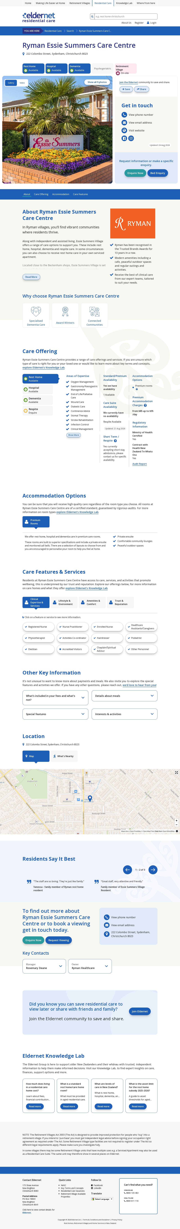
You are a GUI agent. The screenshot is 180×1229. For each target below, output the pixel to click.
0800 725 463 (132, 1193)
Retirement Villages (79, 3)
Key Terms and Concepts (72, 1188)
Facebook (98, 1185)
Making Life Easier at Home (50, 3)
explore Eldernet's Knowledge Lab (43, 367)
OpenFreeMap (135, 831)
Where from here (146, 3)
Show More (73, 435)
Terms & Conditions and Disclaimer (96, 1220)
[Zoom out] (177, 825)
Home (28, 3)
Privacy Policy (117, 1220)
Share (142, 89)
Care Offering (41, 194)
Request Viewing (58, 940)
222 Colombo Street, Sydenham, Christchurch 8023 (57, 53)
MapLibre (125, 831)
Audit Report (139, 463)
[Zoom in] (177, 821)
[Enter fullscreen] (177, 773)
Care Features (80, 194)
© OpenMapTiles (147, 831)
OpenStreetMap (169, 831)
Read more (35, 1106)
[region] (90, 801)
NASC (63, 1185)
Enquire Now (135, 173)
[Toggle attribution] (177, 831)
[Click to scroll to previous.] (127, 869)
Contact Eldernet (31, 1180)
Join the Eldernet (129, 82)
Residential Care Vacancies (73, 1191)
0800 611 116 (132, 1201)
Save (127, 89)
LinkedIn (97, 1188)
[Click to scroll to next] (153, 869)
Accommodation (60, 194)
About (27, 194)
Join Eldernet (140, 1011)
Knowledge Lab (124, 3)
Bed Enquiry (157, 173)
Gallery (11, 82)
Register (139, 22)
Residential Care (103, 3)
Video (22, 82)
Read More (31, 276)
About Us (126, 22)
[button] (38, 626)
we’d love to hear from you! (139, 685)
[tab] (40, 379)
